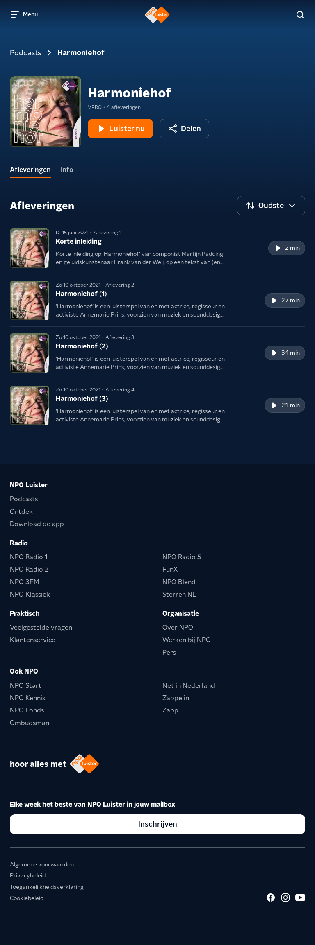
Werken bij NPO (186, 639)
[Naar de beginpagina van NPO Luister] (157, 15)
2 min (292, 247)
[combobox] (271, 205)
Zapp (170, 710)
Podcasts (25, 52)
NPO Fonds (27, 710)
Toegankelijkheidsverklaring (47, 887)
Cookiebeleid (26, 898)
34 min (290, 352)
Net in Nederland (188, 685)
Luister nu (127, 128)
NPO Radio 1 (29, 557)
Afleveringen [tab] (30, 169)
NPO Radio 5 (181, 557)
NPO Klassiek (30, 594)
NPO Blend (179, 582)
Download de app (37, 524)
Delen (191, 128)
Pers (169, 652)
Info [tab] (67, 169)
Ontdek (21, 511)
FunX (170, 569)
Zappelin (175, 698)
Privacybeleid (28, 875)
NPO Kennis (27, 698)
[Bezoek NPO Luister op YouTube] (300, 897)
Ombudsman (29, 723)
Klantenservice (32, 639)
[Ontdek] (300, 15)
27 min (290, 300)
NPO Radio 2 (29, 569)
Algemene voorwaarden (42, 864)
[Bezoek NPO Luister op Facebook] (271, 897)
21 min (290, 405)
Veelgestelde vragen (41, 627)
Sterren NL (179, 594)
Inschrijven (157, 824)
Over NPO (177, 627)
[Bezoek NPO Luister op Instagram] (285, 897)
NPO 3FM (24, 582)
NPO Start (25, 685)
